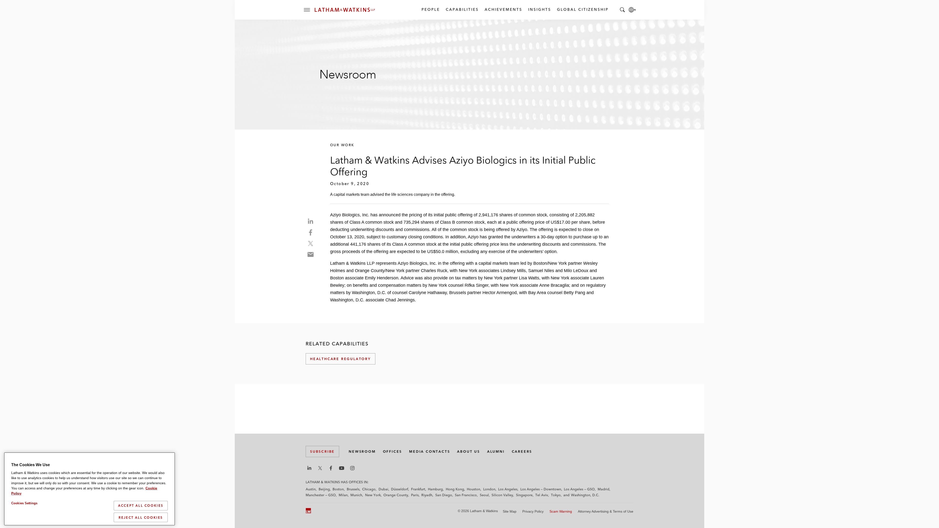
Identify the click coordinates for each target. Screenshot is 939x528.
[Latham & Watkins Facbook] (331, 468)
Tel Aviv (541, 495)
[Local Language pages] (632, 10)
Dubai (383, 489)
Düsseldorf (399, 489)
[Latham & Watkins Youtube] (341, 468)
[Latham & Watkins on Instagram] (352, 468)
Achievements (503, 9)
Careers (522, 451)
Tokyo (556, 495)
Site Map (509, 511)
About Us (468, 451)
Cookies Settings (24, 503)
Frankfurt (418, 489)
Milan (343, 495)
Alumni (496, 451)
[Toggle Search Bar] (622, 10)
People (430, 9)
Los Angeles (507, 489)
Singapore (524, 495)
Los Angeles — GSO (579, 489)
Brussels (353, 489)
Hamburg (435, 489)
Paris (415, 495)
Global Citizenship (582, 9)
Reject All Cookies (141, 517)
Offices (392, 451)
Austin (311, 489)
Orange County (395, 495)
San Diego (443, 495)
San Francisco (466, 495)
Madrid (603, 489)
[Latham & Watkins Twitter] (320, 468)
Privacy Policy (533, 511)
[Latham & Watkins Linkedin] (309, 468)
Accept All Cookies (140, 505)
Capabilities (462, 9)
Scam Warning (560, 511)
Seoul (484, 495)
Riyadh (426, 495)
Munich (356, 495)
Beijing (324, 489)
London (489, 489)
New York (373, 495)
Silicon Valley (502, 495)
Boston (338, 489)
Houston (473, 489)
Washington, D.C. (585, 495)
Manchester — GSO (321, 495)
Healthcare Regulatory (340, 359)
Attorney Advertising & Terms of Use (605, 511)
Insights (539, 9)
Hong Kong (455, 489)
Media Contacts (429, 451)
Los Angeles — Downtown (540, 489)
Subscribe (322, 451)
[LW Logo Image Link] (344, 9)
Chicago (369, 489)
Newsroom (362, 451)
